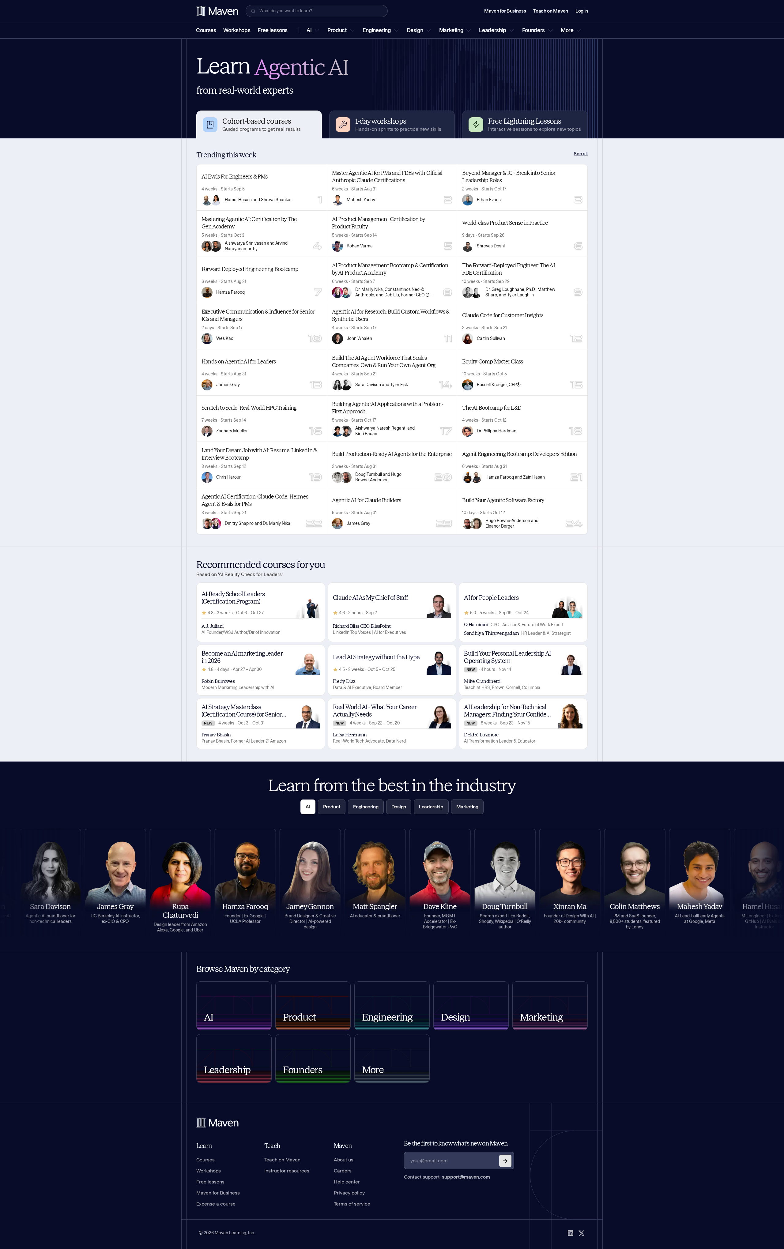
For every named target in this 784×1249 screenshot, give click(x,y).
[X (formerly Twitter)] (581, 1233)
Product (336, 30)
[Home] (217, 1122)
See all (581, 153)
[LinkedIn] (570, 1233)
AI (309, 30)
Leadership (492, 30)
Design (415, 30)
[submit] (505, 1161)
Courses (206, 30)
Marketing (451, 30)
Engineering (377, 30)
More (567, 30)
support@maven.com (466, 1177)
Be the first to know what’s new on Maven (455, 1143)
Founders (533, 30)
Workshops (236, 30)
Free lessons (273, 30)
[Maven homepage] (217, 11)
